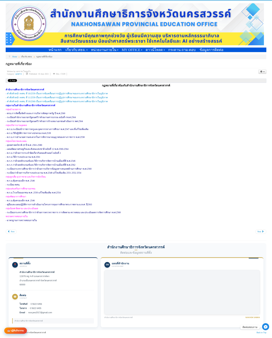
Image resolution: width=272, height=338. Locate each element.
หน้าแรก (55, 50)
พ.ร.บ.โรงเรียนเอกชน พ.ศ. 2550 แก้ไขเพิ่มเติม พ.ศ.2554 (34, 192)
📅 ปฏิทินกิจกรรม (15, 330)
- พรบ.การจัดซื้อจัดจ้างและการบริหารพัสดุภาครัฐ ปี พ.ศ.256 (35, 113)
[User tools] (262, 72)
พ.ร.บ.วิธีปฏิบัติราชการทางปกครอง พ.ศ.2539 (29, 133)
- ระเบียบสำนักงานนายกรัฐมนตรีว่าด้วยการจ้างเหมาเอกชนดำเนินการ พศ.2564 (44, 121)
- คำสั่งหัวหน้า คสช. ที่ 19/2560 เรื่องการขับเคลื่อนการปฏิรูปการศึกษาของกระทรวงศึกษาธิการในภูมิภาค (57, 101)
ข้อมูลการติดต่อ (211, 50)
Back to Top (261, 332)
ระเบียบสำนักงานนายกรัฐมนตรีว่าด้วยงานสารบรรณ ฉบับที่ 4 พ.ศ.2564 (41, 117)
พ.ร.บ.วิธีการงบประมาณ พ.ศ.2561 (23, 157)
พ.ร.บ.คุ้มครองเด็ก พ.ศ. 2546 (21, 180)
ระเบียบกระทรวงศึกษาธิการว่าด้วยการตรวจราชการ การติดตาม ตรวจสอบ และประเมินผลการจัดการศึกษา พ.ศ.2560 (64, 212)
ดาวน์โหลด (154, 50)
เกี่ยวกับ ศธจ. (75, 50)
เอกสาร (18, 74)
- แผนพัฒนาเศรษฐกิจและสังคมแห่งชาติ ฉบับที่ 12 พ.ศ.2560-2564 (37, 149)
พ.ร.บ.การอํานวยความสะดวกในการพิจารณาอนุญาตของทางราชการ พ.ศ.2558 (45, 137)
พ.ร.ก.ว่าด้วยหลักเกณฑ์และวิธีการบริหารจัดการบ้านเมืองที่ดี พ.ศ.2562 (41, 165)
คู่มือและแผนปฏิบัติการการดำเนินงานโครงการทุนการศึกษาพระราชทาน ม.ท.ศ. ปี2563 (49, 204)
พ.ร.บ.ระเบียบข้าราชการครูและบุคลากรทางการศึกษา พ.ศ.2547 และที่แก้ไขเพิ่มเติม (48, 129)
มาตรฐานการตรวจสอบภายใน (21, 220)
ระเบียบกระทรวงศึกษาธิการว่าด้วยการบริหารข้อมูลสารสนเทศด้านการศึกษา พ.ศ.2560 (49, 169)
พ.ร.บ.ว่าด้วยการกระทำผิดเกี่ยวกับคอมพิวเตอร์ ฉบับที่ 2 (34, 153)
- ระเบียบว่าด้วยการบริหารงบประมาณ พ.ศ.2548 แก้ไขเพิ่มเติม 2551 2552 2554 (43, 173)
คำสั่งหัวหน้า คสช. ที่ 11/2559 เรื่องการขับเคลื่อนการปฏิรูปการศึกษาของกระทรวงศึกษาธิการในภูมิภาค (57, 97)
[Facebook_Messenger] (265, 334)
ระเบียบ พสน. (13, 184)
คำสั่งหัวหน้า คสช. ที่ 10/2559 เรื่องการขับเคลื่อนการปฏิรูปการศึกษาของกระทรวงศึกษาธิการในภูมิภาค (57, 93)
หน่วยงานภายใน (103, 50)
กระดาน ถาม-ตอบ (182, 50)
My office (131, 50)
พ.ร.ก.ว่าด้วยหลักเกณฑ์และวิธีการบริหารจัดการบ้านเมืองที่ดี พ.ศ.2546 (41, 161)
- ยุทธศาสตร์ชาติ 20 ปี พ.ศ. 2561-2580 (24, 145)
